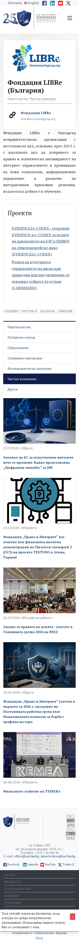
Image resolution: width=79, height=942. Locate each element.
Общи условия (44, 933)
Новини (11, 895)
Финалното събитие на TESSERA (32, 791)
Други (12, 389)
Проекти (12, 881)
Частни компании (43, 99)
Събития (12, 902)
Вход (39, 938)
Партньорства (19, 327)
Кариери (61, 933)
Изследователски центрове (30, 368)
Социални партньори (25, 358)
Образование (18, 347)
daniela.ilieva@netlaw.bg (58, 856)
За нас (10, 874)
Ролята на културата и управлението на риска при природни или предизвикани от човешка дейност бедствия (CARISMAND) (41, 274)
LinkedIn (32, 864)
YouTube (50, 864)
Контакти (15, 3)
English (33, 2)
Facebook (47, 311)
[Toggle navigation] (70, 18)
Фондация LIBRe (36, 112)
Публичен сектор (21, 337)
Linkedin (65, 311)
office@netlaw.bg (27, 856)
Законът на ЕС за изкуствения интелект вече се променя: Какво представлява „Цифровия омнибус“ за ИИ (38, 462)
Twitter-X (29, 311)
